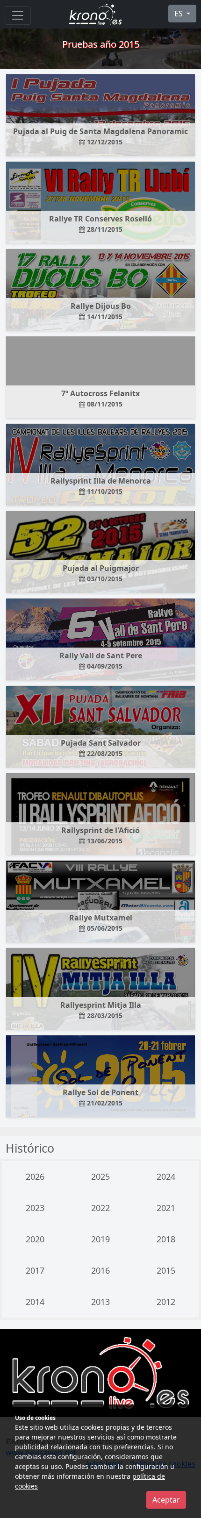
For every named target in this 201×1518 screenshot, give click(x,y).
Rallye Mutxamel (100, 922)
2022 (100, 1207)
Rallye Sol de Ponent (100, 1097)
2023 (35, 1207)
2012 (166, 1301)
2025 (100, 1176)
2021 (166, 1207)
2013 (100, 1301)
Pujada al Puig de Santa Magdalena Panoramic (100, 136)
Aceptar (166, 1500)
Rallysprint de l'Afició (100, 835)
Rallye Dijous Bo (101, 311)
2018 (166, 1239)
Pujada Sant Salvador (101, 748)
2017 (35, 1270)
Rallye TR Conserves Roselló (100, 224)
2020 (35, 1239)
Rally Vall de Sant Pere (100, 660)
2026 (35, 1176)
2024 (166, 1176)
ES (179, 13)
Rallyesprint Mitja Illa (100, 1010)
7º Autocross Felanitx (100, 398)
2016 (100, 1270)
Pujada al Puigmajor (101, 573)
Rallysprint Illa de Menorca (100, 486)
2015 (166, 1270)
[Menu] (18, 15)
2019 (100, 1239)
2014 (35, 1301)
